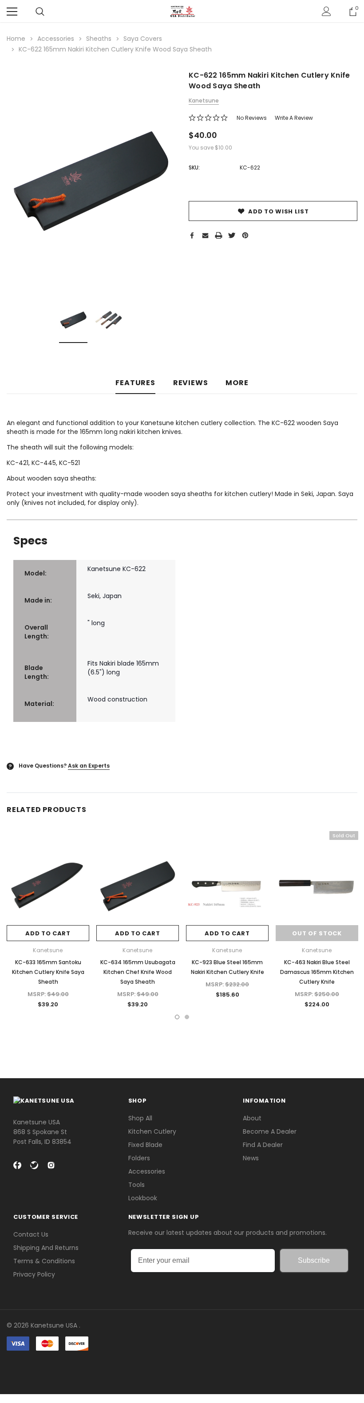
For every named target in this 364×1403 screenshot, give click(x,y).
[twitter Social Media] (34, 1165)
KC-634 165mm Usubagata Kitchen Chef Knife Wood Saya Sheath (137, 971)
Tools (136, 1184)
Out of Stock (316, 933)
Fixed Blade (145, 1144)
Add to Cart (48, 933)
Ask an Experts (89, 765)
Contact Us (30, 1234)
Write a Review (294, 118)
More (237, 383)
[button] (182, 1367)
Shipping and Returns (46, 1247)
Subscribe (314, 1260)
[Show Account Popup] (326, 11)
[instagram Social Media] (51, 1165)
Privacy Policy (34, 1274)
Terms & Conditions (44, 1261)
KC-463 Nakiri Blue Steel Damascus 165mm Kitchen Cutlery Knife (317, 971)
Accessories (146, 1171)
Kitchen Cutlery (152, 1131)
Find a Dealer (263, 1144)
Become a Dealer (270, 1131)
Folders (139, 1158)
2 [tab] (187, 1017)
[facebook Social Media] (17, 1165)
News (251, 1158)
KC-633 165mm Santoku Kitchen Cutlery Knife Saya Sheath (48, 971)
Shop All (140, 1118)
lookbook (142, 1198)
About (252, 1118)
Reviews (190, 383)
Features (135, 383)
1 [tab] (177, 1017)
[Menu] (12, 11)
